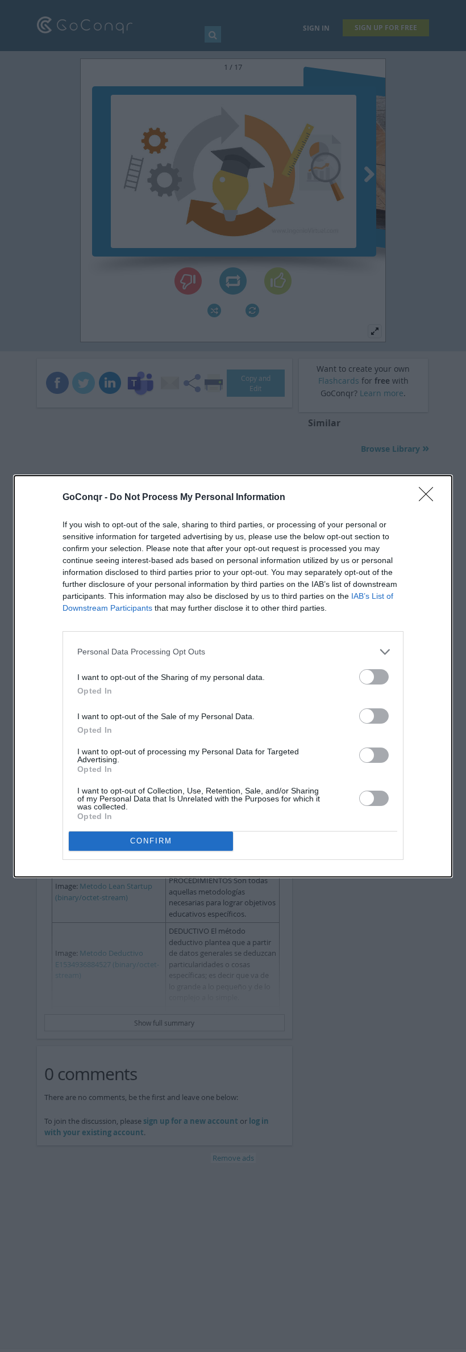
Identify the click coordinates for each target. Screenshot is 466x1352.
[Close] (429, 498)
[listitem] (233, 652)
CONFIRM (151, 841)
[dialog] (233, 676)
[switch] (374, 677)
